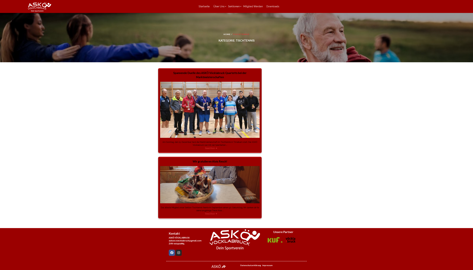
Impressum (267, 265)
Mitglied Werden (253, 6)
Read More (210, 148)
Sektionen (234, 6)
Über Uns (218, 6)
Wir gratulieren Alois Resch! (210, 161)
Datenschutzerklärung (250, 265)
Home (227, 34)
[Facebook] (172, 253)
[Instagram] (179, 253)
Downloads (272, 6)
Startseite (204, 6)
